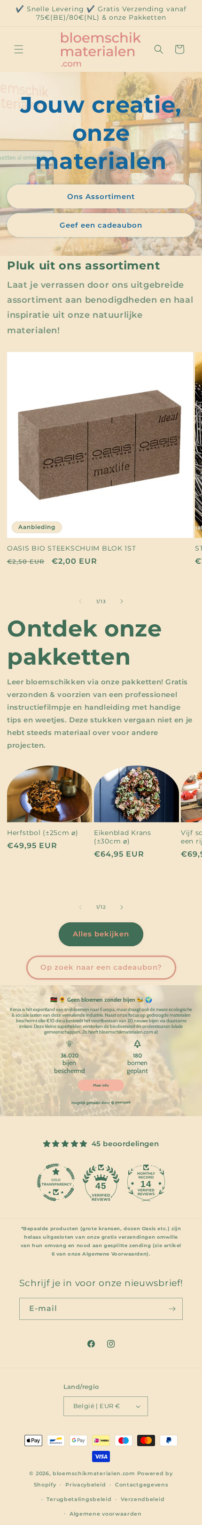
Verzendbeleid (142, 1499)
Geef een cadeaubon (101, 224)
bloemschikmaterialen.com (94, 1473)
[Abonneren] (172, 1309)
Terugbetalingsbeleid (79, 1499)
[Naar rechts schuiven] (121, 601)
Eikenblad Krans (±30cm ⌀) (122, 836)
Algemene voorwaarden (106, 1513)
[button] (18, 49)
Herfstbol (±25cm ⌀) (42, 832)
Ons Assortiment (101, 196)
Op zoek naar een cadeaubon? (101, 967)
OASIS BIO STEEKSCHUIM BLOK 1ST (71, 548)
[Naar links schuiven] (80, 601)
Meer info (101, 1085)
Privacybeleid (85, 1484)
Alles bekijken (101, 933)
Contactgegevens (142, 1484)
